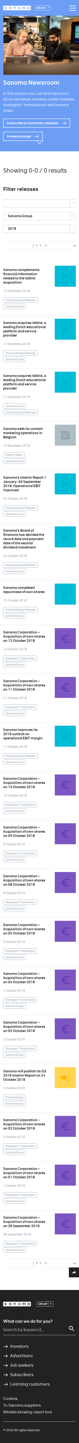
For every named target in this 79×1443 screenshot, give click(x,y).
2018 (12, 228)
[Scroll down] (39, 145)
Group (41, 7)
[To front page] (17, 8)
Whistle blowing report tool (27, 1412)
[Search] (71, 1328)
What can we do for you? (27, 1321)
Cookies (10, 1398)
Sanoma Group (20, 216)
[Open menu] (71, 8)
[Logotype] (17, 1304)
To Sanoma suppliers (22, 1405)
